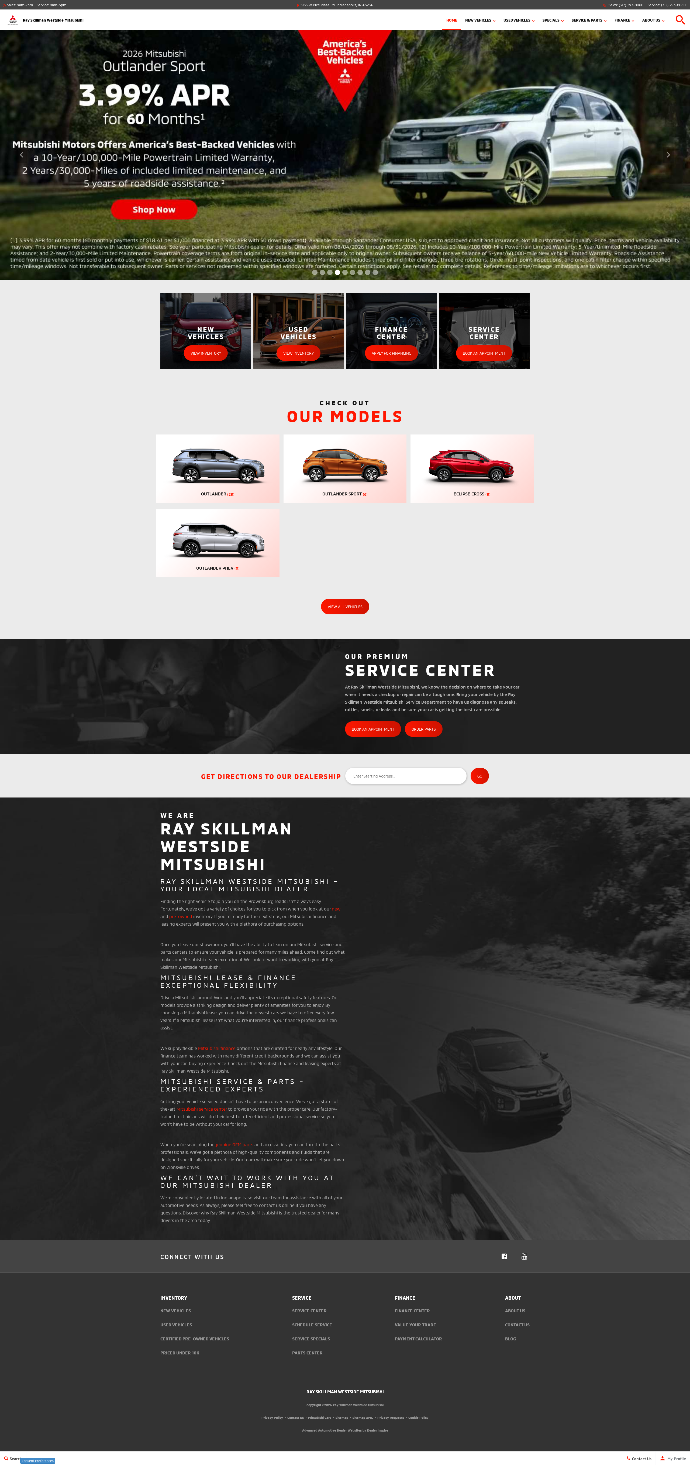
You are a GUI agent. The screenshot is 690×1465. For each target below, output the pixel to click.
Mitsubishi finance (217, 1048)
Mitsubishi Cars (319, 1417)
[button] (680, 20)
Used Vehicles (516, 19)
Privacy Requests (390, 1417)
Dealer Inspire (377, 1430)
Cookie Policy (418, 1417)
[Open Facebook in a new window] (504, 1256)
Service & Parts (587, 19)
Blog (510, 1338)
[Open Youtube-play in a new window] (524, 1256)
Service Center (309, 1310)
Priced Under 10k (179, 1353)
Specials (551, 19)
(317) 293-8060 (631, 4)
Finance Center (412, 1310)
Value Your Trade (415, 1324)
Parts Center (307, 1353)
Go (479, 775)
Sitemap (342, 1417)
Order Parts (424, 728)
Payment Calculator (418, 1338)
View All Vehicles (345, 606)
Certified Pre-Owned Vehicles (194, 1338)
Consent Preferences (38, 1460)
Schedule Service (312, 1324)
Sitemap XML (363, 1417)
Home (451, 19)
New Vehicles (478, 19)
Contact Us (517, 1324)
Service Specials (311, 1338)
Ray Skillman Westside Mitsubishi (345, 1391)
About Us (651, 19)
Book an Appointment (373, 728)
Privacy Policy (272, 1417)
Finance (622, 19)
